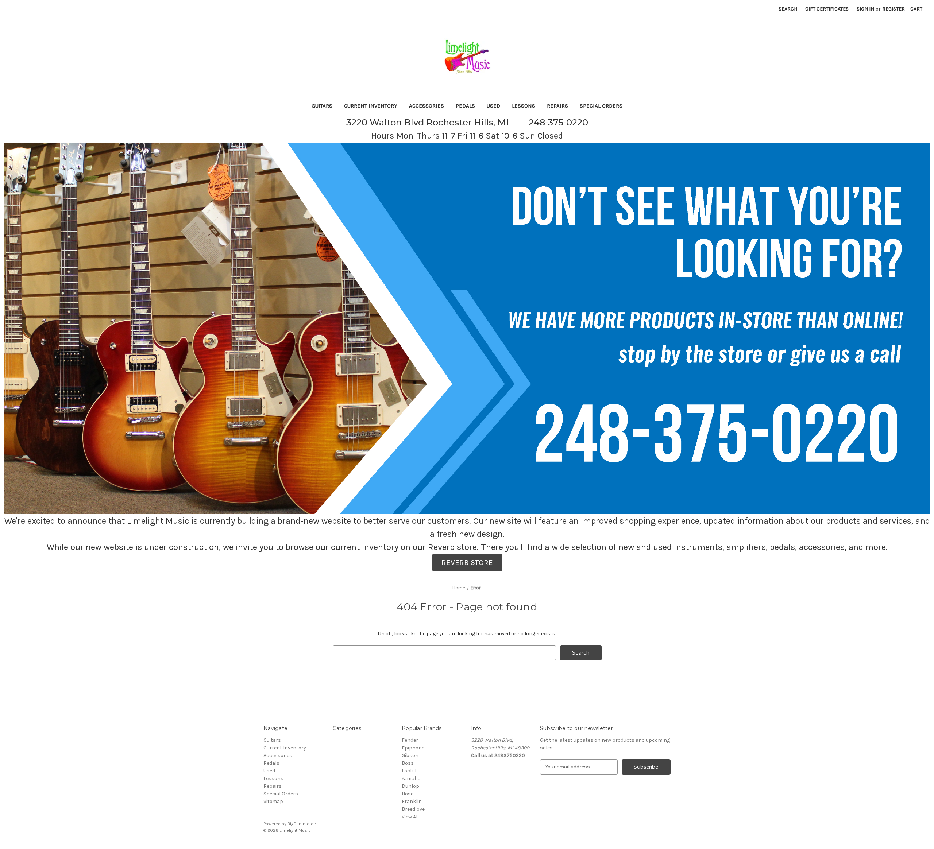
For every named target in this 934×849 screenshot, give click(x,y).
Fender (410, 740)
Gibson (410, 755)
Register (893, 9)
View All (410, 817)
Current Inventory (370, 105)
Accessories (426, 105)
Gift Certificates (827, 9)
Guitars (322, 105)
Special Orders (601, 105)
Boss (408, 763)
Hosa (408, 794)
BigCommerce (301, 823)
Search (788, 9)
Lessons (523, 105)
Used (493, 105)
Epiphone (413, 748)
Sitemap (273, 801)
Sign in (865, 9)
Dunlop (410, 786)
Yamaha (411, 778)
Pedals (465, 105)
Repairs (557, 105)
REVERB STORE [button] (467, 562)
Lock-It (410, 771)
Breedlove (413, 809)
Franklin (412, 801)
